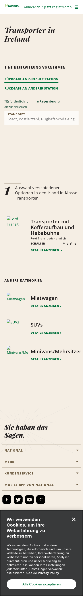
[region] (41, 553)
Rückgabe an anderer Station (31, 88)
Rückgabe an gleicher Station (31, 79)
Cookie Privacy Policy (42, 573)
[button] (48, 7)
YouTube (29, 499)
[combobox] (41, 118)
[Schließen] (73, 519)
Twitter (18, 499)
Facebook (7, 499)
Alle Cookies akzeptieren (41, 584)
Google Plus (40, 499)
